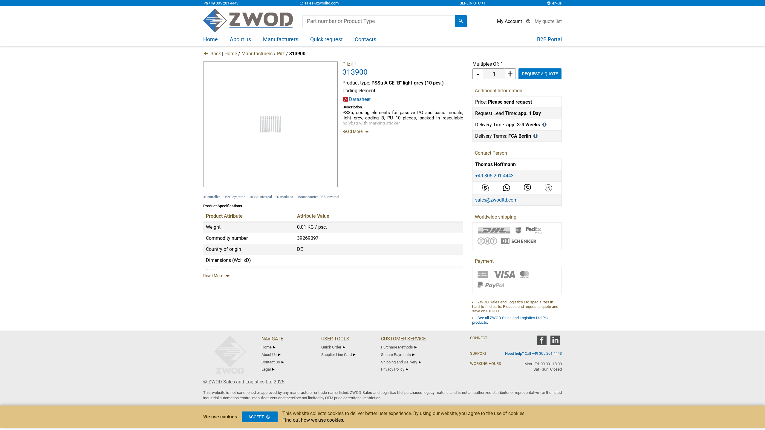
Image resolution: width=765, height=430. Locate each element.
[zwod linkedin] (555, 342)
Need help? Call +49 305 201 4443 (533, 353)
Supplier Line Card (336, 354)
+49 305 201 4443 (223, 3)
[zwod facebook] (541, 342)
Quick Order (331, 347)
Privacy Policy (392, 369)
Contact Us (270, 362)
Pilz (281, 53)
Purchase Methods (397, 347)
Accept (256, 416)
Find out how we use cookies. (313, 420)
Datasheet (360, 99)
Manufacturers (257, 53)
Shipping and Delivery (399, 362)
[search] (461, 21)
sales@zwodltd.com (321, 3)
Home (230, 53)
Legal (266, 369)
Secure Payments (396, 354)
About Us (269, 354)
